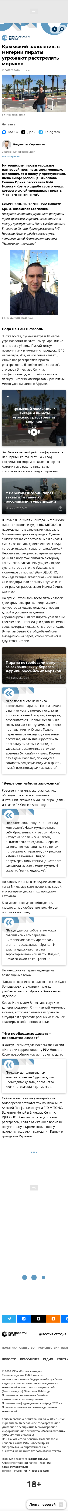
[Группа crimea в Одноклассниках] (53, 1319)
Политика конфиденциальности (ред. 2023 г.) (32, 1403)
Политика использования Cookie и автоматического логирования (25, 1397)
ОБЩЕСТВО (27, 1348)
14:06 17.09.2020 (11, 70)
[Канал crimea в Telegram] (9, 1319)
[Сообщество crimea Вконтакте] (24, 1319)
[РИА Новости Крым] (15, 37)
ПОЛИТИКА (9, 1348)
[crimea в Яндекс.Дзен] (38, 1319)
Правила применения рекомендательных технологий (29, 1409)
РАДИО (48, 1360)
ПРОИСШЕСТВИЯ (47, 1348)
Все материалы (10, 156)
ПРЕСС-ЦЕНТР (29, 1360)
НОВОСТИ (9, 1360)
